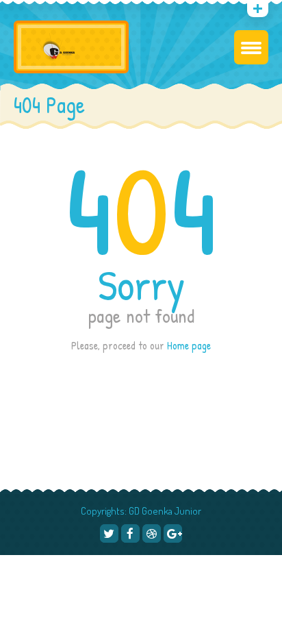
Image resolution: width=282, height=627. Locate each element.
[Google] (55, 11)
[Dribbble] (151, 533)
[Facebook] (130, 533)
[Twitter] (109, 533)
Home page (189, 345)
